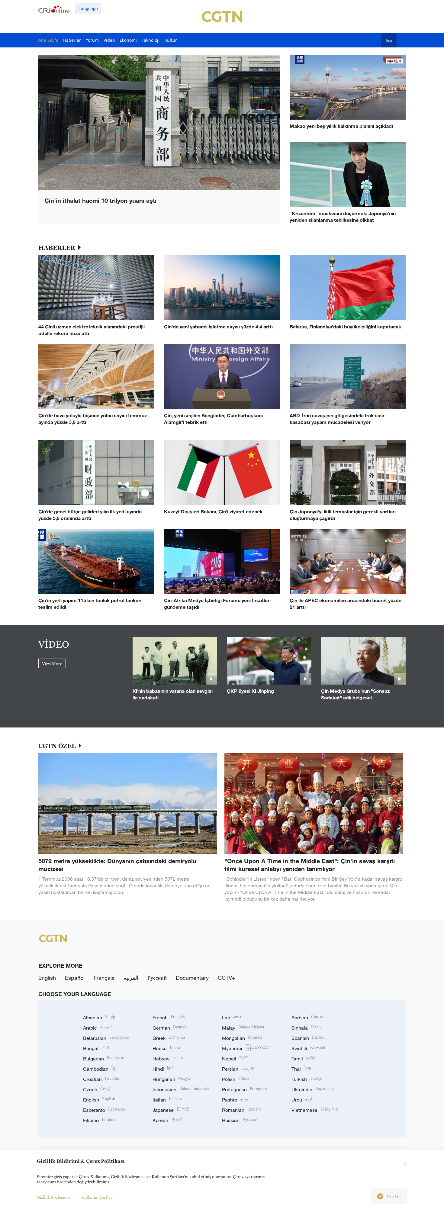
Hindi (163, 1069)
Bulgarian (104, 1059)
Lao (231, 1017)
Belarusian (106, 1038)
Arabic (97, 1028)
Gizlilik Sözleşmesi (54, 1197)
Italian (167, 1100)
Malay (243, 1028)
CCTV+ (226, 977)
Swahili (309, 1048)
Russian (240, 1120)
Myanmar (245, 1048)
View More (52, 663)
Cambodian (100, 1069)
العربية (131, 977)
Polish (235, 1079)
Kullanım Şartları (97, 1197)
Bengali (96, 1048)
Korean (168, 1120)
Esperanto (104, 1110)
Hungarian (172, 1079)
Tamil (303, 1059)
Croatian (101, 1079)
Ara (388, 40)
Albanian (99, 1017)
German (170, 1028)
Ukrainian (313, 1089)
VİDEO (53, 644)
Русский (157, 977)
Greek (169, 1038)
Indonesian (181, 1089)
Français (104, 977)
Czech (97, 1089)
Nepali (235, 1059)
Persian (238, 1069)
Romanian (241, 1110)
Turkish (306, 1079)
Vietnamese (315, 1110)
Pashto (235, 1100)
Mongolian (242, 1038)
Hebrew (168, 1059)
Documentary (192, 977)
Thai (301, 1069)
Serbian (308, 1017)
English (47, 977)
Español (75, 977)
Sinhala (306, 1028)
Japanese (171, 1110)
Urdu (301, 1100)
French (169, 1017)
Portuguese (244, 1089)
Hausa (166, 1048)
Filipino (99, 1120)
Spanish (308, 1038)
